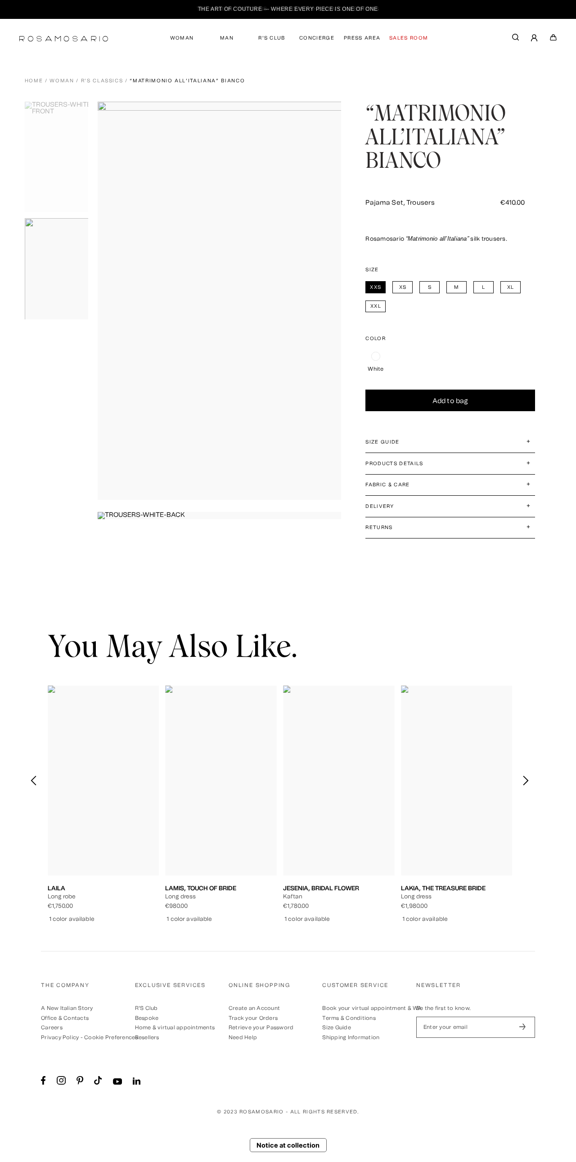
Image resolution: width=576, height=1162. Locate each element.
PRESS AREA (362, 38)
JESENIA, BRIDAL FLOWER (321, 888)
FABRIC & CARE (387, 484)
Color (375, 338)
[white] (375, 356)
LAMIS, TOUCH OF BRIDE (200, 888)
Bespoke (147, 1018)
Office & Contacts (65, 1018)
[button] (525, 780)
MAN (227, 38)
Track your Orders (253, 1018)
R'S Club (146, 1008)
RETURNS (378, 527)
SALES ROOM (408, 38)
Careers (52, 1027)
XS (86, 827)
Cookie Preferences (111, 1037)
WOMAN (182, 38)
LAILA (56, 888)
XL (141, 827)
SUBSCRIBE (522, 1027)
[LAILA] (103, 780)
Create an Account (254, 1008)
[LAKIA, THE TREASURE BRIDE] (457, 780)
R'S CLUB (271, 38)
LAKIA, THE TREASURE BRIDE (443, 888)
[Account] (534, 39)
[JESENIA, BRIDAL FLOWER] (339, 780)
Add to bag (450, 401)
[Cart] (553, 39)
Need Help (243, 1037)
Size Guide (336, 1027)
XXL (103, 835)
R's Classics (102, 80)
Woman (62, 80)
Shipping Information (350, 1037)
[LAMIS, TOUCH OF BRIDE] (221, 780)
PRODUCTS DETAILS (394, 463)
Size (371, 269)
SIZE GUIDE (382, 442)
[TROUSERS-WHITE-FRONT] (59, 157)
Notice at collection (288, 1145)
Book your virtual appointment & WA (372, 1008)
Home (34, 80)
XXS (67, 827)
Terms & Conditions (348, 1018)
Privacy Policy (60, 1037)
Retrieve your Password (261, 1027)
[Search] (515, 39)
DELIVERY (379, 506)
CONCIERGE (316, 38)
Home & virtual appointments (175, 1027)
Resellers (147, 1037)
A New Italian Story (67, 1008)
